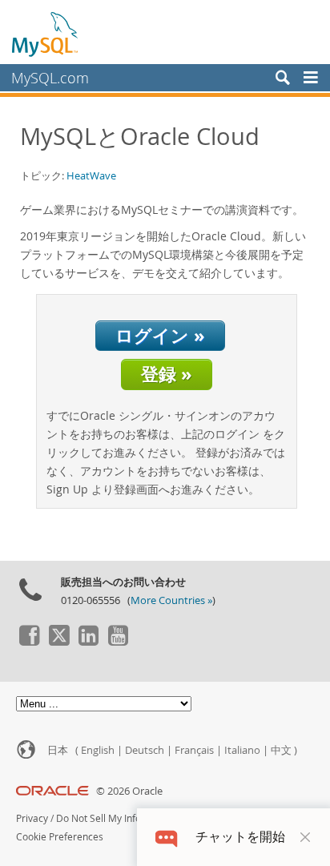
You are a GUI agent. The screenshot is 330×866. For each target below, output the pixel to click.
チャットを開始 (240, 837)
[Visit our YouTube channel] (118, 641)
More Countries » (171, 600)
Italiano (242, 750)
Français (194, 750)
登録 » (166, 373)
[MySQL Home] (46, 34)
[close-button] (305, 837)
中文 (281, 750)
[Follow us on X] (58, 641)
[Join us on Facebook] (29, 641)
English (98, 750)
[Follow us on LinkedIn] (88, 641)
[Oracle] (52, 791)
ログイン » (160, 335)
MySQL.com (50, 77)
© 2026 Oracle (129, 791)
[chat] (166, 837)
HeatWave (91, 175)
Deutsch (144, 750)
